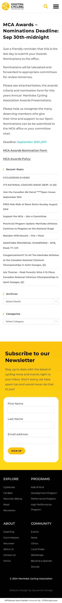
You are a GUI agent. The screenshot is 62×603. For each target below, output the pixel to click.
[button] (45, 6)
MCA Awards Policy (16, 159)
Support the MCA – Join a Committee (24, 216)
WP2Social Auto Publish (16, 600)
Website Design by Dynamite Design (31, 590)
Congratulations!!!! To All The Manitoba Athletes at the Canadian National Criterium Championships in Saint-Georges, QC (31, 260)
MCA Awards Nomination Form (25, 150)
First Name (15, 403)
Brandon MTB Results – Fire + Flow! (23, 235)
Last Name (15, 419)
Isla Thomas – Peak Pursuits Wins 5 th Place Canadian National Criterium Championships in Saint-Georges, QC (30, 277)
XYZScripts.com (50, 600)
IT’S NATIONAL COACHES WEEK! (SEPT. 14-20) (30, 184)
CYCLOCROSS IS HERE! (16, 177)
